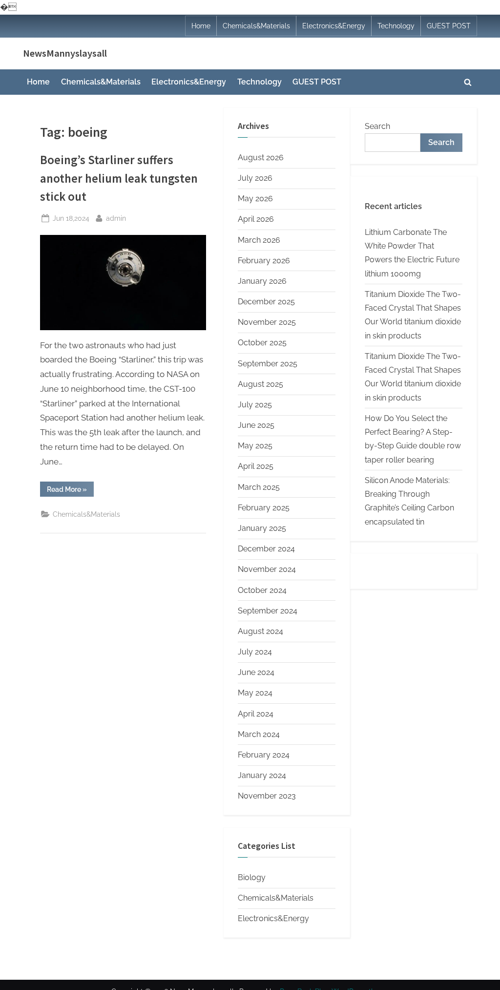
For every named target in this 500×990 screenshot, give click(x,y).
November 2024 (267, 569)
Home (200, 26)
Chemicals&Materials (256, 26)
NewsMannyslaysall (65, 53)
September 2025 (267, 363)
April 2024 (255, 713)
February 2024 (264, 754)
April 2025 (255, 466)
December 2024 (266, 548)
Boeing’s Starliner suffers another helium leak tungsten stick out (119, 178)
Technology (396, 26)
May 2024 (255, 692)
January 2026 (262, 281)
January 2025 (262, 528)
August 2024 (260, 631)
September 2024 (267, 610)
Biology (252, 877)
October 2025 (262, 342)
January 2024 (262, 775)
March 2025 (259, 487)
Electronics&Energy (333, 26)
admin (116, 217)
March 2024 (259, 734)
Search (377, 126)
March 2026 (259, 240)
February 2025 (264, 507)
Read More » (70, 491)
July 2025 (255, 404)
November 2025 (267, 322)
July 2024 (255, 651)
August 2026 (261, 157)
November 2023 (267, 795)
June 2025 (256, 425)
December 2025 (266, 301)
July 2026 (255, 178)
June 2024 (256, 672)
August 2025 (260, 384)
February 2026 (264, 260)
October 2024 (262, 590)
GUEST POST (449, 26)
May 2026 (255, 198)
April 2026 (256, 219)
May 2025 (255, 445)
